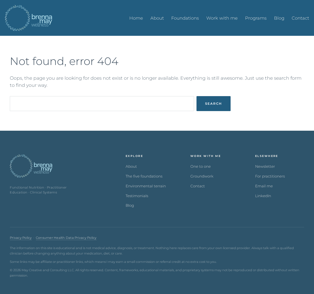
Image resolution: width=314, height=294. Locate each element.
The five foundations (144, 176)
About (131, 166)
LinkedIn (263, 196)
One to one (200, 166)
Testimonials (137, 196)
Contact (197, 186)
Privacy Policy (21, 238)
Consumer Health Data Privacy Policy (66, 238)
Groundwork (201, 176)
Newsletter (265, 166)
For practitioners (270, 176)
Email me (264, 186)
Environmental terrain (146, 186)
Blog (130, 205)
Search (213, 103)
